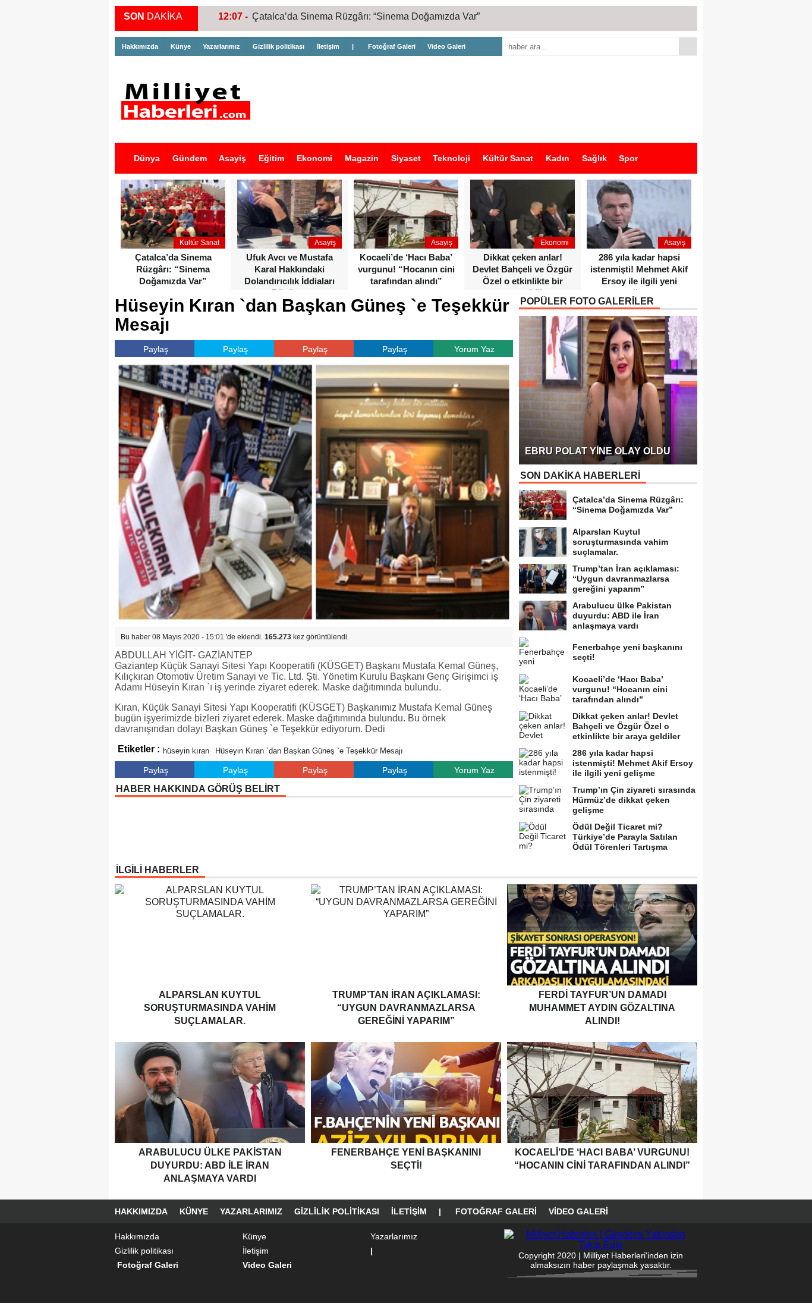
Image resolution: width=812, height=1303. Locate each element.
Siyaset (406, 158)
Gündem (189, 158)
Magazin (362, 158)
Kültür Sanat (508, 158)
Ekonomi (314, 158)
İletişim (328, 46)
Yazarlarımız (221, 46)
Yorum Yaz (474, 349)
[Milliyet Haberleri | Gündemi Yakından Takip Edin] (189, 101)
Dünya (147, 158)
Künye (181, 46)
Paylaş (155, 349)
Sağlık (594, 158)
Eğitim (271, 158)
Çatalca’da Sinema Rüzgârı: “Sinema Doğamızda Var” (366, 16)
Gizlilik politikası (278, 46)
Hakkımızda (140, 46)
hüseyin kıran (186, 750)
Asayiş (232, 158)
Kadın (557, 158)
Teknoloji (451, 158)
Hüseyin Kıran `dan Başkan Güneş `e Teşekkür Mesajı (309, 750)
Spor (628, 158)
